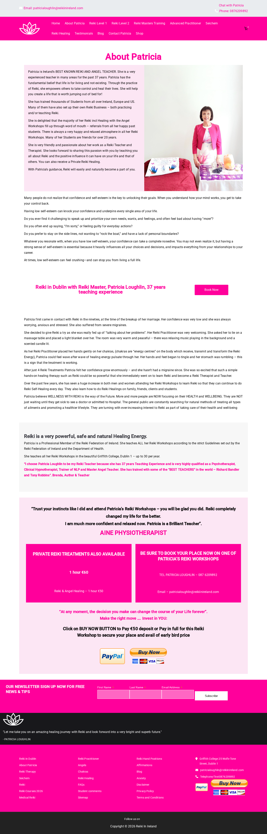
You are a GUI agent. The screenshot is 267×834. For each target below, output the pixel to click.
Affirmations (144, 765)
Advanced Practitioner (185, 23)
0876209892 (239, 11)
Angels (82, 765)
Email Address (172, 687)
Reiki (22, 784)
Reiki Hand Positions (149, 758)
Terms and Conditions (150, 797)
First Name (105, 687)
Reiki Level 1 (98, 23)
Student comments (90, 791)
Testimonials (84, 33)
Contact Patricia (120, 33)
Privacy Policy (145, 791)
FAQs (81, 784)
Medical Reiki (27, 797)
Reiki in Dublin (27, 758)
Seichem (212, 23)
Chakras (83, 771)
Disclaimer (143, 784)
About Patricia (75, 23)
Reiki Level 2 (120, 23)
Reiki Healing (61, 33)
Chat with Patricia (231, 5)
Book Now (211, 290)
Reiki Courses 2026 (31, 791)
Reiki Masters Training (149, 23)
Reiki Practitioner (88, 758)
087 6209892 (207, 575)
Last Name (138, 687)
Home (56, 23)
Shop (139, 33)
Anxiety (141, 778)
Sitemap (83, 797)
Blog (101, 33)
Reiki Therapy (27, 771)
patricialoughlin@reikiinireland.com (58, 8)
